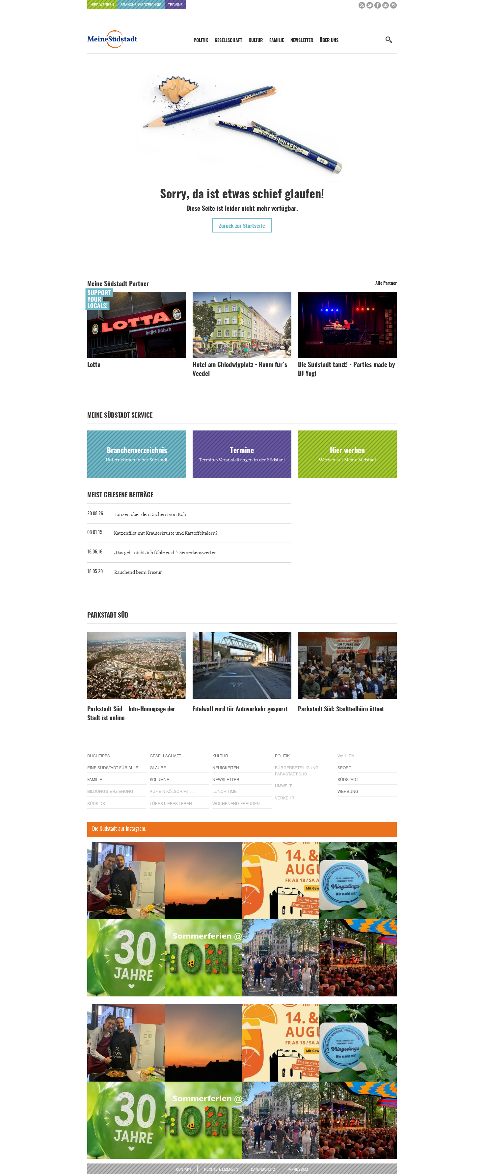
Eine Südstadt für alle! (113, 767)
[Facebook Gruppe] (385, 7)
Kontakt (183, 1169)
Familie (276, 40)
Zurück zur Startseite (242, 226)
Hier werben (102, 4)
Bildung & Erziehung (110, 791)
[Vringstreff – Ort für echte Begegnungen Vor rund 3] (126, 957)
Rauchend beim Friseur (138, 572)
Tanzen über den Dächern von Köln (151, 514)
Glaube (158, 767)
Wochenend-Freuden (236, 803)
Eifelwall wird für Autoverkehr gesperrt (240, 710)
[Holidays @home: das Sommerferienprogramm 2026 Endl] (203, 957)
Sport (344, 767)
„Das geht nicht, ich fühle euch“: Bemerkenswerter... (166, 552)
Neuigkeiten (225, 767)
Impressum (298, 1169)
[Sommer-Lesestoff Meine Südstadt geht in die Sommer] (203, 880)
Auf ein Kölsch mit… (172, 791)
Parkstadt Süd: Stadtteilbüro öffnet (341, 710)
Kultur (256, 40)
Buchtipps (98, 755)
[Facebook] (377, 7)
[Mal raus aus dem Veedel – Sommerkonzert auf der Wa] (358, 957)
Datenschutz (263, 1169)
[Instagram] (393, 7)
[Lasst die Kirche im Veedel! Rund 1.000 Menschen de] (280, 957)
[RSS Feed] (362, 7)
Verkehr (284, 797)
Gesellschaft (228, 40)
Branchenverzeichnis (141, 4)
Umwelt (283, 785)
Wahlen (345, 755)
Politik (201, 40)
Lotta (93, 365)
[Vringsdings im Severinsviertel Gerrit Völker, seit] (358, 880)
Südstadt (347, 779)
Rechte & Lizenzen (221, 1169)
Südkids (96, 803)
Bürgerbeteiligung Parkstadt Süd (296, 770)
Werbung (347, 791)
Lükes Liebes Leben (171, 803)
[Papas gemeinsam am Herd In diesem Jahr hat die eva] (126, 880)
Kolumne (159, 779)
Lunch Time (224, 791)
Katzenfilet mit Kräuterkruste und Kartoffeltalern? (166, 533)
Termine (175, 4)
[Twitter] (369, 7)
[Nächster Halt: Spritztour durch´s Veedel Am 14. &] (280, 880)
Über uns (329, 40)
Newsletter (301, 40)
